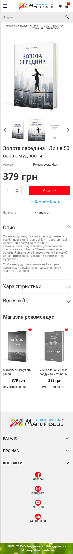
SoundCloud (38, 520)
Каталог (22, 25)
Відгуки (15, 301)
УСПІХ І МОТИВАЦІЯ (36, 27)
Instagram (38, 492)
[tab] (36, 228)
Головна (11, 25)
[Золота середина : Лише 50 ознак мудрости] (18, 130)
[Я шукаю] (67, 17)
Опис (9, 228)
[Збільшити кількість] (16, 188)
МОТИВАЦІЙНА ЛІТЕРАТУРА (54, 27)
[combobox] (36, 17)
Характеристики (22, 286)
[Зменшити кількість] (16, 192)
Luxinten (48, 550)
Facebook (38, 479)
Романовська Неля (46, 164)
